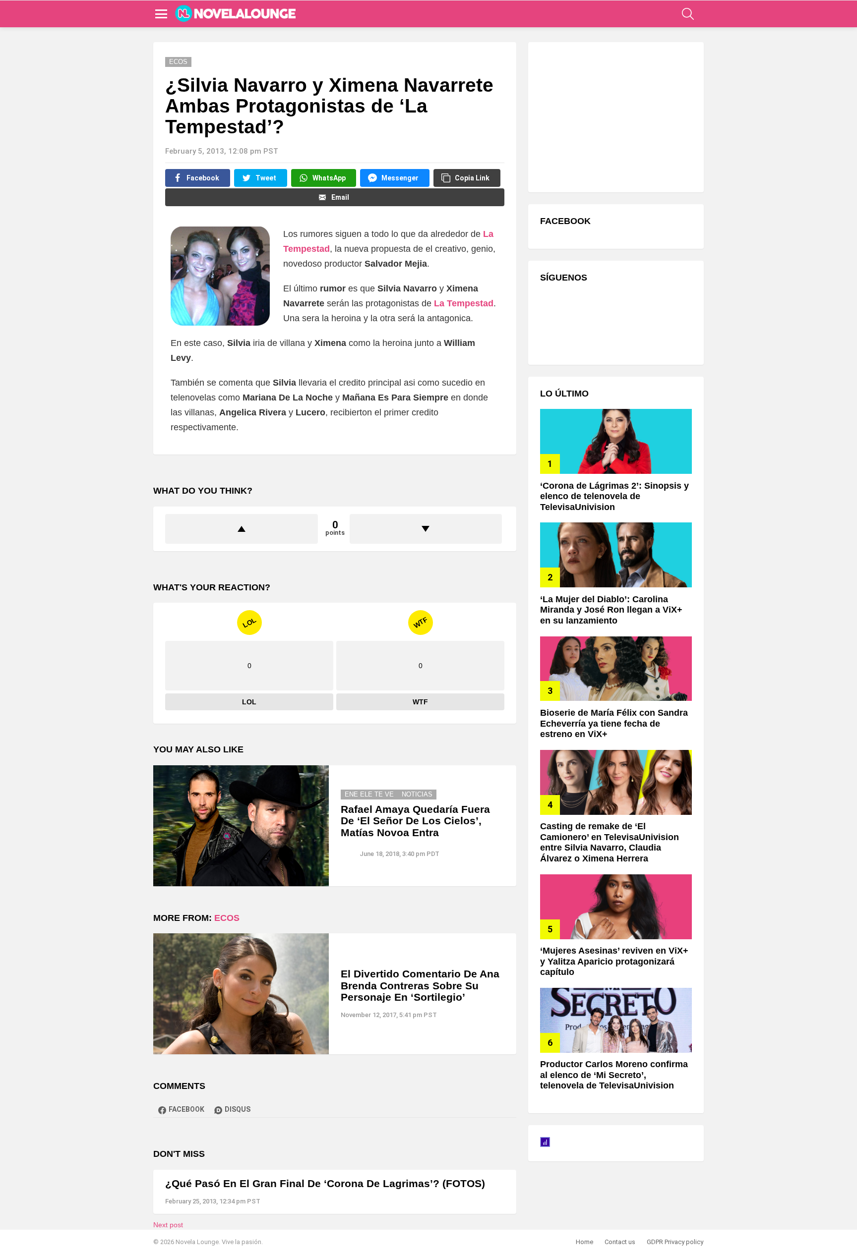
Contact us (620, 1242)
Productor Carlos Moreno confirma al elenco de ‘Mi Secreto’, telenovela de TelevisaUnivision (614, 1074)
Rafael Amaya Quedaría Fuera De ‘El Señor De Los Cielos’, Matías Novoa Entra (415, 820)
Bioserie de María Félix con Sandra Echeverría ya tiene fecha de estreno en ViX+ (614, 723)
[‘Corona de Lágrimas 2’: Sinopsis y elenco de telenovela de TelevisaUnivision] (616, 441)
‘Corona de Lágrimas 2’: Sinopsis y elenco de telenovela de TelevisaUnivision (614, 496)
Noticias (417, 794)
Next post (168, 1225)
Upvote (241, 529)
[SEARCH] (688, 14)
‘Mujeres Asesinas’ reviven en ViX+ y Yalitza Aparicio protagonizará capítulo (614, 961)
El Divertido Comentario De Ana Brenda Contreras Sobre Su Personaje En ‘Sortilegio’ (420, 985)
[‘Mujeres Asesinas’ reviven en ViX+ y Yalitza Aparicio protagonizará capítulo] (616, 906)
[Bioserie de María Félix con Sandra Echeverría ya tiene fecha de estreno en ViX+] (616, 668)
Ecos (227, 918)
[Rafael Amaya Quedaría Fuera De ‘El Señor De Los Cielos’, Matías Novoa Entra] (241, 825)
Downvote (426, 529)
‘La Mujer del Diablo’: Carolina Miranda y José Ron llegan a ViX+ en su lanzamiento (611, 610)
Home (584, 1242)
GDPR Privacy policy (675, 1242)
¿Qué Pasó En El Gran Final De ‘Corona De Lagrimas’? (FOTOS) (325, 1183)
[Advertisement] (614, 116)
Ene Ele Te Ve (369, 794)
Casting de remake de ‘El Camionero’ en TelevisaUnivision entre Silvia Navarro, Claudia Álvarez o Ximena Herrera (609, 842)
